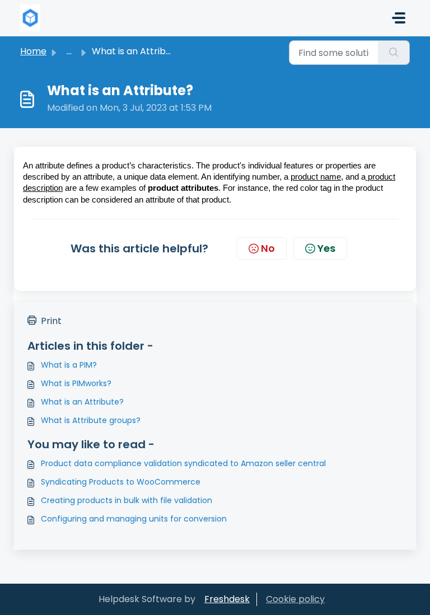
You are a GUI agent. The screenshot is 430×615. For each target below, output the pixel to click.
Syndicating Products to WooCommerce (120, 481)
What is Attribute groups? (91, 420)
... (69, 51)
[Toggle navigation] (398, 18)
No (268, 248)
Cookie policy (295, 599)
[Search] (394, 52)
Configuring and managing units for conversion (134, 518)
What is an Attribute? (82, 401)
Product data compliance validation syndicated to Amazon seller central (183, 463)
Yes (326, 248)
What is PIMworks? (76, 383)
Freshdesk (227, 599)
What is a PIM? (69, 364)
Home (33, 51)
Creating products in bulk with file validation (126, 500)
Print (51, 320)
